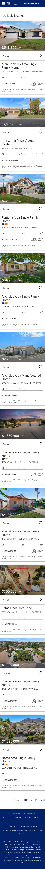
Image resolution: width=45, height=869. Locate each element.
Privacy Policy (30, 826)
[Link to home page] (15, 3)
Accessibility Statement (15, 830)
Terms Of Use (14, 826)
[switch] (40, 55)
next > (41, 800)
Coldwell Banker (17, 813)
